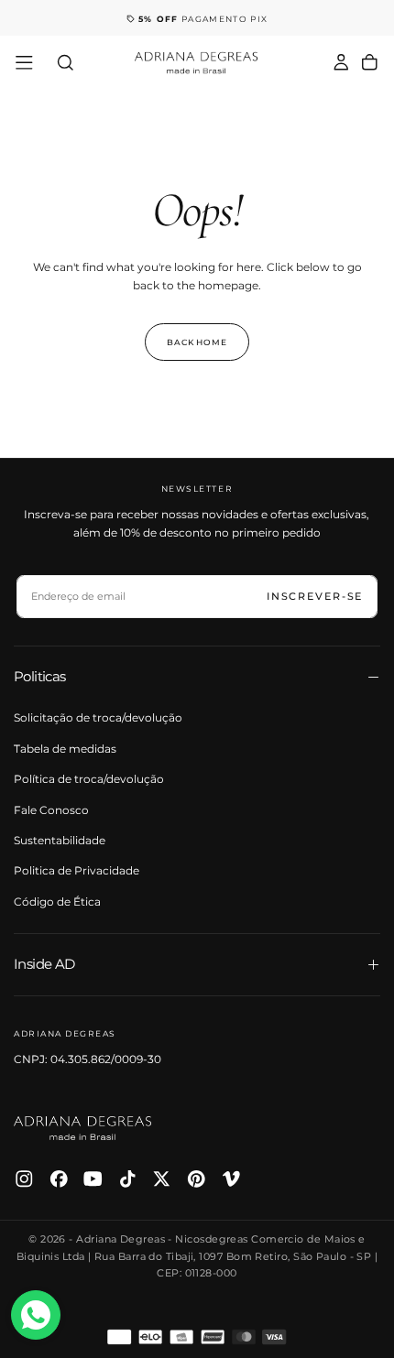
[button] (24, 62)
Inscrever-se (315, 596)
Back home (197, 342)
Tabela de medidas (65, 748)
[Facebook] (59, 1179)
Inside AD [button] (44, 963)
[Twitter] (161, 1179)
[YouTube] (93, 1179)
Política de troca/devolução (89, 779)
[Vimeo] (231, 1179)
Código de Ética (57, 901)
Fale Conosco (51, 810)
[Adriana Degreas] (82, 1128)
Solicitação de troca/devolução (98, 717)
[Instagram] (24, 1179)
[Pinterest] (196, 1179)
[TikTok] (127, 1179)
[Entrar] (341, 63)
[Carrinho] (369, 63)
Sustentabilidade (59, 840)
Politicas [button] (40, 676)
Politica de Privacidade (76, 870)
